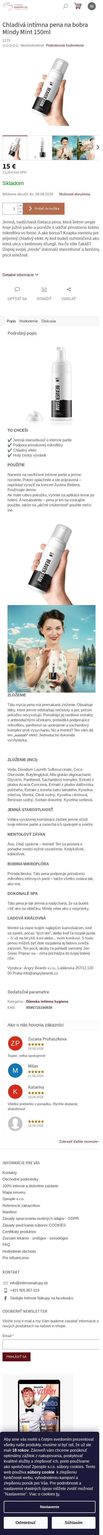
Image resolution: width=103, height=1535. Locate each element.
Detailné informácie (18, 275)
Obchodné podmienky (20, 1179)
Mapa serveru (13, 1192)
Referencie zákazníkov (21, 1206)
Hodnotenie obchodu (19, 1251)
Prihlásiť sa (16, 1356)
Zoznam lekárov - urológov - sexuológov (35, 1238)
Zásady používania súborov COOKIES (34, 1225)
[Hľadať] (65, 6)
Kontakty (9, 1173)
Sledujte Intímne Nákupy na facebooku (41, 1298)
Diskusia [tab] (49, 321)
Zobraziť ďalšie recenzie (78, 1141)
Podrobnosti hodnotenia (65, 45)
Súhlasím (73, 1523)
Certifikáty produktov (19, 1232)
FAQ (6, 1245)
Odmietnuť (26, 1523)
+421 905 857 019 (24, 1290)
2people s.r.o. (13, 1199)
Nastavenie (49, 1507)
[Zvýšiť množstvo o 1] (20, 206)
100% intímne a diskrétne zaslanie (30, 1186)
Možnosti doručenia (74, 194)
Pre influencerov (15, 1258)
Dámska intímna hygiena (47, 1001)
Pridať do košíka (47, 208)
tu (57, 1494)
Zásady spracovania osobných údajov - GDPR (40, 1219)
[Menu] (92, 6)
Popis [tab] (11, 321)
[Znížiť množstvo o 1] (20, 211)
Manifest (9, 1212)
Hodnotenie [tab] (29, 321)
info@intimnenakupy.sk (29, 1283)
